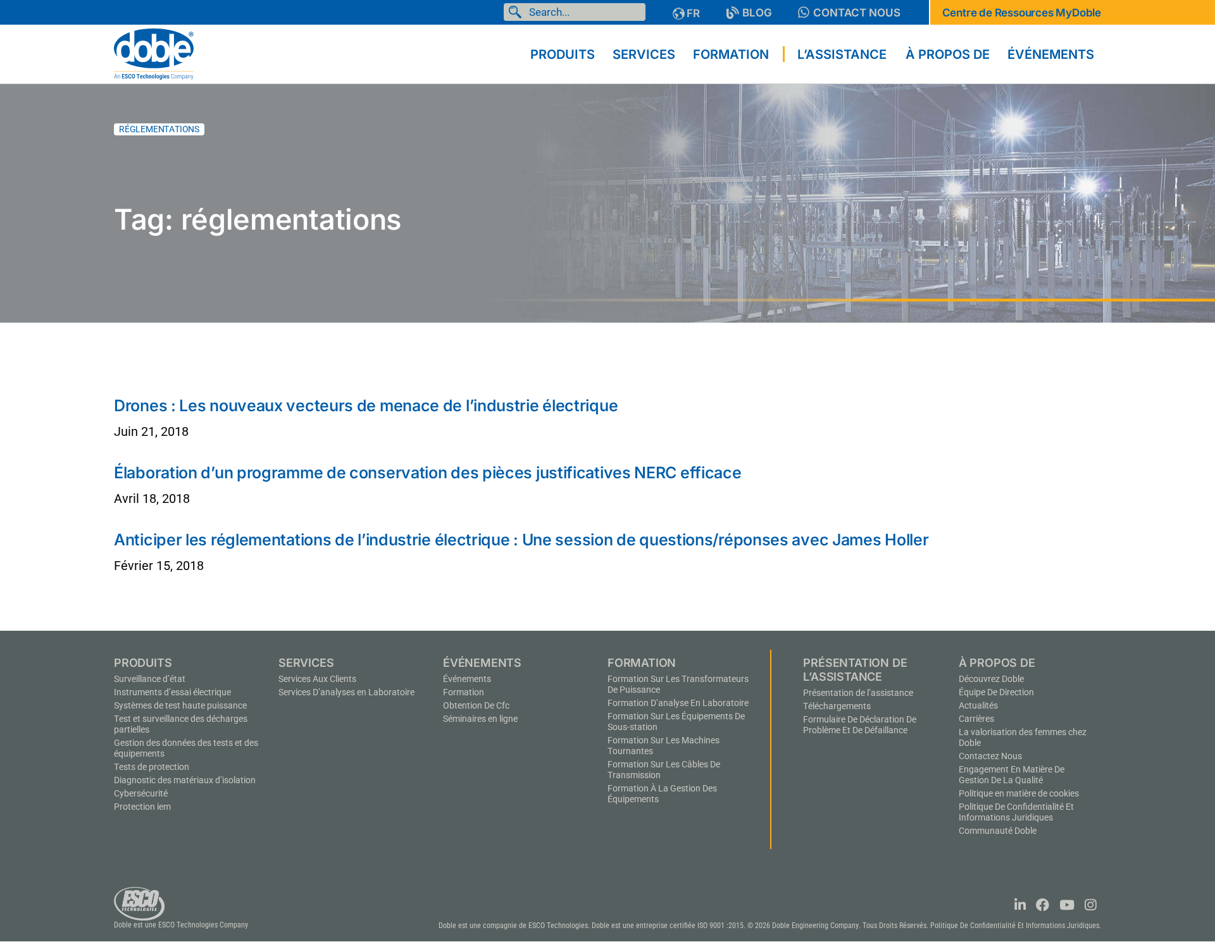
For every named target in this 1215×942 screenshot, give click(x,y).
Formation (463, 692)
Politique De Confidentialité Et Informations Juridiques (1016, 812)
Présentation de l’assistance (858, 693)
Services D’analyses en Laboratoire (346, 692)
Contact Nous (856, 12)
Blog (757, 12)
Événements (467, 679)
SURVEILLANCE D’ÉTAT (149, 679)
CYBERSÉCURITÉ (141, 793)
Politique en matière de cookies (1019, 793)
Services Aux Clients (317, 679)
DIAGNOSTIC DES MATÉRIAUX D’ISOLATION (185, 780)
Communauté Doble (998, 831)
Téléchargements (837, 706)
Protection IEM (142, 807)
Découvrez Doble (991, 679)
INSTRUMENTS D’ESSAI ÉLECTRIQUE (172, 692)
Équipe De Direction (996, 692)
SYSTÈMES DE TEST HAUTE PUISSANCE (180, 705)
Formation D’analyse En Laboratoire (678, 703)
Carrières (976, 719)
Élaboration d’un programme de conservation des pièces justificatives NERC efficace (427, 472)
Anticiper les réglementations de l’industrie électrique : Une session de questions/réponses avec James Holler (521, 539)
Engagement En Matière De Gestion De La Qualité (1011, 774)
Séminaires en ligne (480, 719)
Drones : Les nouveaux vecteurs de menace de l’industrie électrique (366, 405)
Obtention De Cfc (476, 705)
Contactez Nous (990, 756)
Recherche (517, 12)
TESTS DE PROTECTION (151, 767)
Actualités (978, 705)
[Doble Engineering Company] (154, 53)
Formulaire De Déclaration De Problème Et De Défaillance (859, 724)
